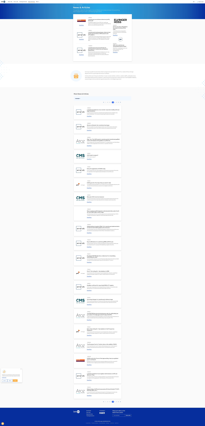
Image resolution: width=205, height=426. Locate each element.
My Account (201, 1)
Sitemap (107, 423)
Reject (10, 380)
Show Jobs (10, 1)
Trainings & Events (23, 1)
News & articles (89, 414)
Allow (15, 380)
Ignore (4, 380)
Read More (81, 25)
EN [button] (193, 1)
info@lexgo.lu (102, 410)
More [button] (37, 1)
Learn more (4, 377)
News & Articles (31, 1)
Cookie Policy (88, 423)
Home (74, 4)
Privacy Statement (102, 423)
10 (118, 102)
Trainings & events (90, 415)
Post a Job (16, 1)
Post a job (88, 412)
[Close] (21, 369)
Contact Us (112, 423)
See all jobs (88, 410)
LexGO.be (116, 423)
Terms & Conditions (95, 423)
